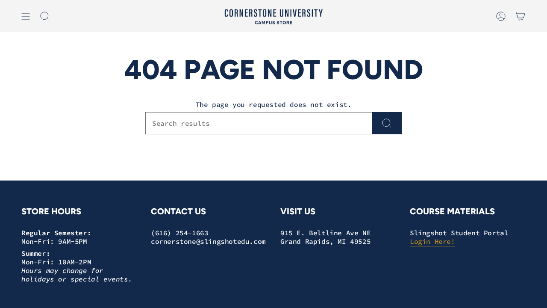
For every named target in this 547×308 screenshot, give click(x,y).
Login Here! (432, 241)
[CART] (520, 16)
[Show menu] (25, 16)
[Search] (387, 123)
